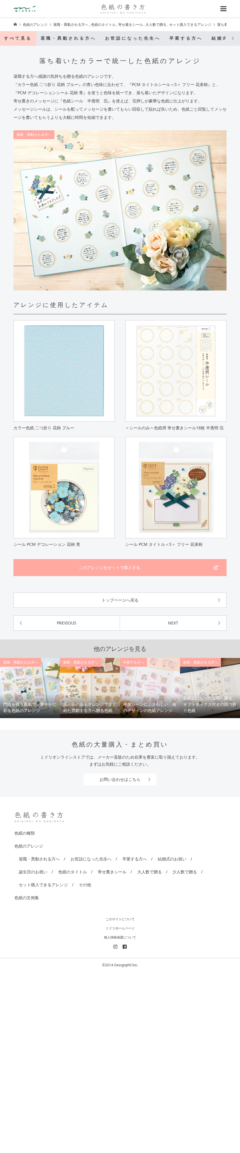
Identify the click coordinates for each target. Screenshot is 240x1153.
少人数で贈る (184, 872)
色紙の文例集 (26, 897)
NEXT (173, 623)
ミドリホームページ (120, 928)
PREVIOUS (66, 623)
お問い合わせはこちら (120, 779)
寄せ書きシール (112, 872)
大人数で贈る (149, 872)
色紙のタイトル (72, 872)
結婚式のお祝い (172, 859)
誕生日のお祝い (33, 872)
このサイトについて (120, 919)
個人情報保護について (120, 937)
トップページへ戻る (120, 600)
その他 (85, 884)
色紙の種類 (24, 833)
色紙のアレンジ (28, 846)
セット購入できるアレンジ (43, 884)
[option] (30, 688)
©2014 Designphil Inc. (120, 965)
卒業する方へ (186, 38)
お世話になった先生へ (133, 38)
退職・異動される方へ (68, 38)
